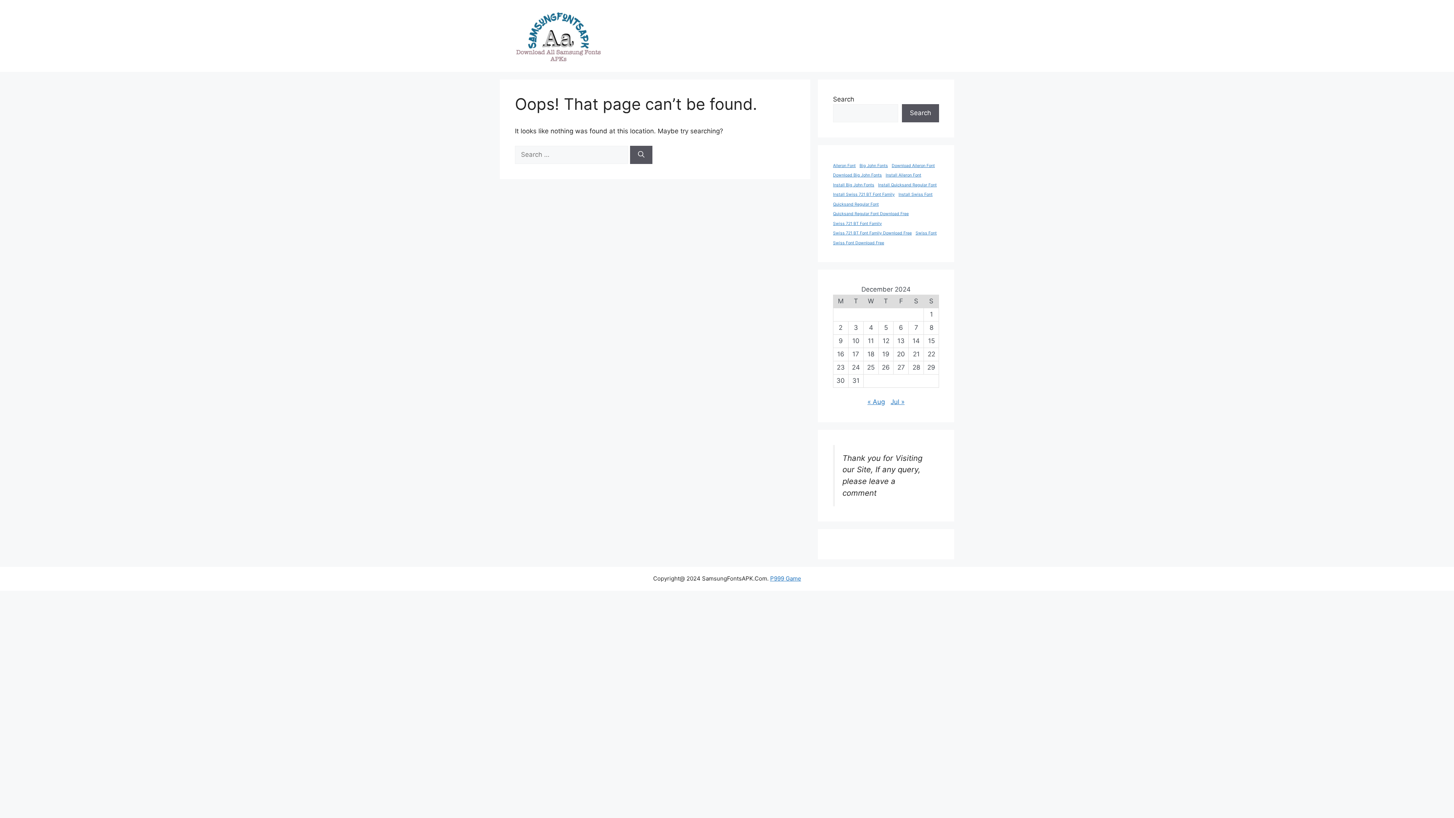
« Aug (876, 402)
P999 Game (785, 578)
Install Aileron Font (903, 175)
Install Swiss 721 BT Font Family (864, 194)
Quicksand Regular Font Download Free (871, 213)
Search (843, 99)
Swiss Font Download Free (858, 242)
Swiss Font (926, 233)
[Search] (641, 155)
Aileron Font (844, 165)
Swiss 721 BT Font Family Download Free (872, 233)
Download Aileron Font (913, 165)
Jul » (898, 402)
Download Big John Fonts (857, 175)
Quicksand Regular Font (856, 204)
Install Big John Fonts (853, 185)
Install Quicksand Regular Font (907, 185)
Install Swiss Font (916, 194)
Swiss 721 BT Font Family (857, 223)
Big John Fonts (874, 165)
